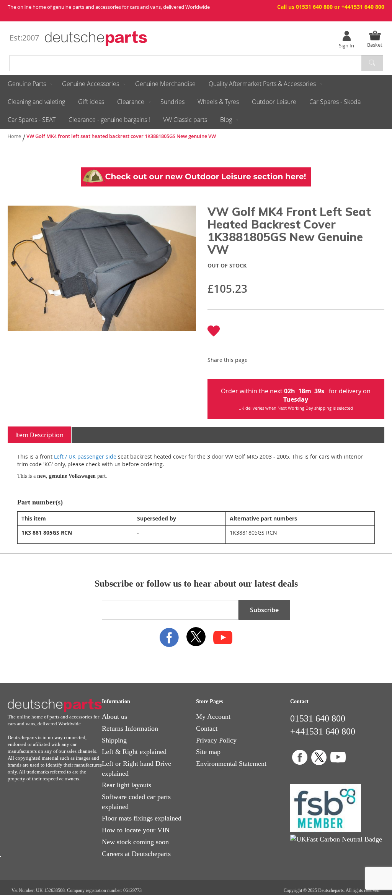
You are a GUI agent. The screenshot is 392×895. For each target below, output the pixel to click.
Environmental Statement (231, 763)
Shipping (114, 740)
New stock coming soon (135, 842)
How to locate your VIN (136, 830)
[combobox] (196, 63)
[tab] (40, 435)
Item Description (39, 435)
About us (114, 716)
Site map (208, 752)
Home (14, 136)
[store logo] (96, 38)
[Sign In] (346, 36)
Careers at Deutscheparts (136, 854)
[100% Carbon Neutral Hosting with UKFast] (336, 839)
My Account (213, 716)
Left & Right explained (134, 752)
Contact (206, 728)
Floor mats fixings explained (141, 818)
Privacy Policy (216, 740)
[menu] (196, 102)
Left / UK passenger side (85, 456)
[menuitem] (28, 84)
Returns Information (130, 728)
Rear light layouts (126, 785)
